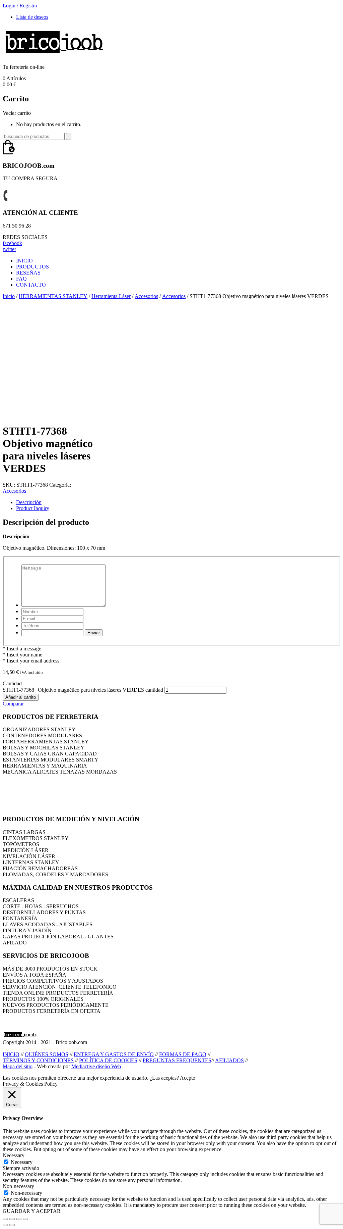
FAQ (21, 279)
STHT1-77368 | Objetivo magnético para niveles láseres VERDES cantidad (83, 690)
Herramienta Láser (111, 296)
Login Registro (20, 5)
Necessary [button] (13, 1155)
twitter (9, 249)
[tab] (178, 502)
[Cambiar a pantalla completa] (18, 1219)
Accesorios (146, 296)
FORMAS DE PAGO (182, 1054)
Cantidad (12, 683)
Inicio (9, 296)
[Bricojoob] (54, 55)
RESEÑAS (28, 273)
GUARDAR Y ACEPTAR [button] (32, 1211)
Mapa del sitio (17, 1066)
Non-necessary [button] (18, 1186)
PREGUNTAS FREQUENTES (177, 1060)
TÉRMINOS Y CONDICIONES (38, 1060)
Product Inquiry (32, 508)
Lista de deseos (32, 17)
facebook (12, 243)
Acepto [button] (187, 1078)
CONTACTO (31, 285)
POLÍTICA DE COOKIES (108, 1060)
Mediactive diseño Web (96, 1066)
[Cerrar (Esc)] (5, 1219)
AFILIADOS (229, 1060)
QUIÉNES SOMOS (46, 1054)
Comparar (13, 703)
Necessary (21, 1162)
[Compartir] (12, 1219)
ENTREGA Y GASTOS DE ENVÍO (114, 1054)
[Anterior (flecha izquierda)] (5, 1225)
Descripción (29, 502)
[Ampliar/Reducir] (25, 1219)
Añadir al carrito (20, 697)
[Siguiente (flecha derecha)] (12, 1225)
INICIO (24, 260)
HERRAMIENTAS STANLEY (53, 296)
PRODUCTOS (32, 266)
